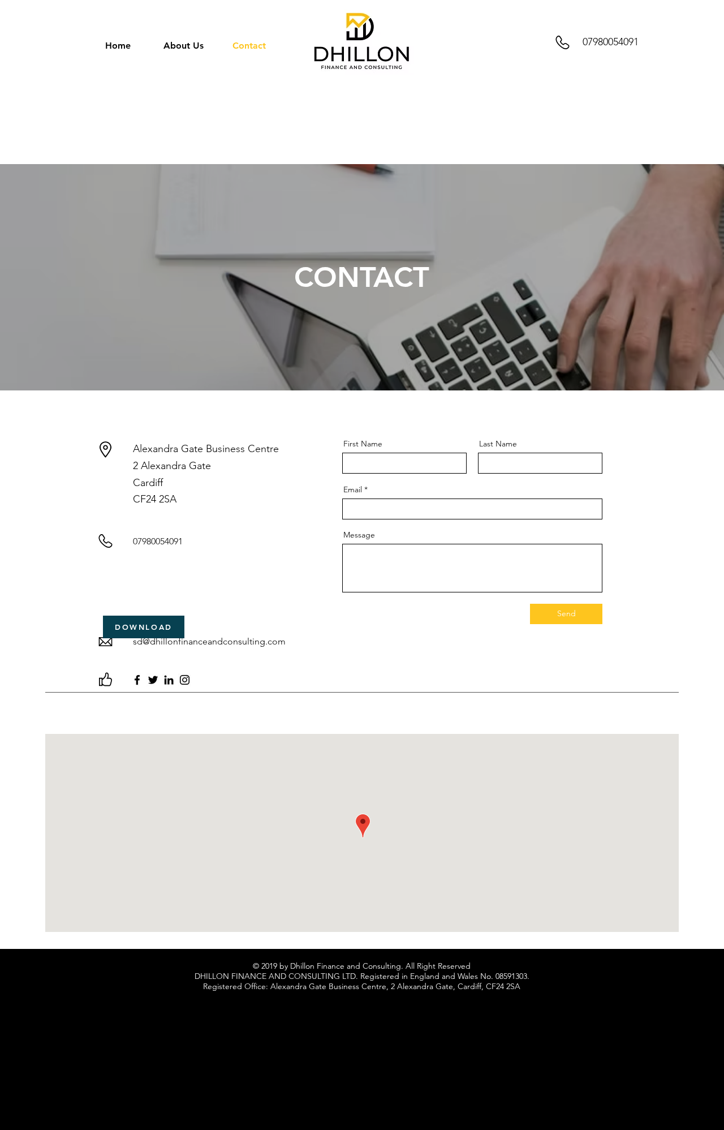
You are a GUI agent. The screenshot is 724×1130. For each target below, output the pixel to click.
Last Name (498, 444)
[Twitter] (153, 679)
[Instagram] (184, 679)
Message (359, 535)
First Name (362, 444)
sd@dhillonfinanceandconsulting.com (209, 641)
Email (352, 489)
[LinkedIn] (168, 679)
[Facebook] (137, 679)
